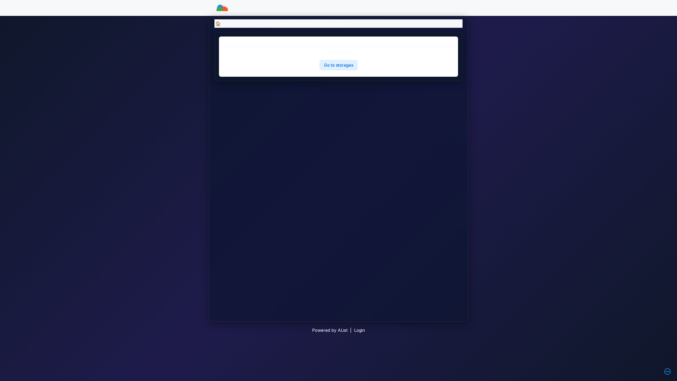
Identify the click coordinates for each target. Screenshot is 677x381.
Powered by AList (329, 330)
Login (359, 330)
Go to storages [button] (338, 65)
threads (248, 23)
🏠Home (224, 23)
